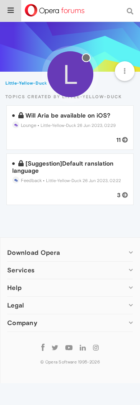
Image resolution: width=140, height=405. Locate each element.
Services (20, 270)
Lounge (27, 125)
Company (22, 323)
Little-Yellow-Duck (58, 125)
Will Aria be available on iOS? (67, 115)
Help (14, 287)
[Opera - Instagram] (95, 347)
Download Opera (33, 252)
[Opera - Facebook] (43, 347)
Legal (15, 305)
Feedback (30, 180)
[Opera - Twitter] (55, 347)
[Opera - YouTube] (69, 347)
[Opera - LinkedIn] (82, 347)
